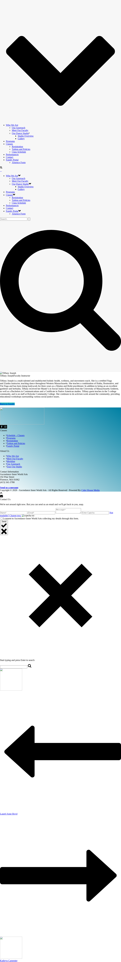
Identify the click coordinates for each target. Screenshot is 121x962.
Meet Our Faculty (20, 130)
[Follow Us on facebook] (2, 427)
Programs (10, 141)
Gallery (21, 138)
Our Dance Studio (20, 133)
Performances (12, 154)
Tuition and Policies (21, 149)
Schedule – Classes (15, 435)
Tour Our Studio (14, 466)
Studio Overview (26, 136)
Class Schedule (19, 152)
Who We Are (12, 125)
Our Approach (18, 127)
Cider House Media (90, 490)
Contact (9, 157)
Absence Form (19, 162)
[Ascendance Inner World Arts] (1, 170)
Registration (17, 146)
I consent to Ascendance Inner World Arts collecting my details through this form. (41, 518)
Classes (9, 144)
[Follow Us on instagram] (5, 427)
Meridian (11, 461)
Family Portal (12, 160)
